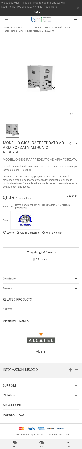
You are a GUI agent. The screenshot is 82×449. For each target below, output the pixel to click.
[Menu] (6, 19)
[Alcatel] (41, 338)
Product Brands (16, 321)
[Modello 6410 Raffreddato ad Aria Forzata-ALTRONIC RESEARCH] (76, 143)
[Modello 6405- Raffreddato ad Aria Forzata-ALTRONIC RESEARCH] (71, 114)
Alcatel (41, 351)
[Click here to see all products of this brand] (25, 220)
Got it (37, 11)
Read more (50, 6)
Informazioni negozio (20, 370)
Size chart (72, 195)
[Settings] (75, 19)
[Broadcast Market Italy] (41, 19)
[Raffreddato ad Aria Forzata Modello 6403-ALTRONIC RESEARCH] (70, 143)
